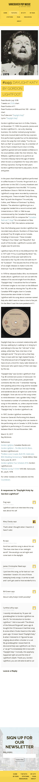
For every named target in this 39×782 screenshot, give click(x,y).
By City (23, 13)
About (19, 21)
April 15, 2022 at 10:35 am (8, 524)
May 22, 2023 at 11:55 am (8, 593)
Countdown (5, 480)
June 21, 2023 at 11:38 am (8, 610)
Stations (10, 17)
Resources (28, 17)
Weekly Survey (7, 469)
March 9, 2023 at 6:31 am (8, 568)
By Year (32, 13)
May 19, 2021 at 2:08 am (8, 504)
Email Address (7, 752)
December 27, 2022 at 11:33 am (10, 543)
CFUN (12, 103)
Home (5, 13)
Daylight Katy (18, 115)
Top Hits (14, 13)
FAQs (18, 17)
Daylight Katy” (12, 118)
